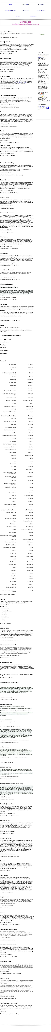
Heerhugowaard (5, 616)
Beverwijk (4, 612)
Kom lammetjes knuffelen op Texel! (9, 287)
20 (49, 100)
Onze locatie (25, 4)
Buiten (20, 82)
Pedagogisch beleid (10, 10)
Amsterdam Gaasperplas (7, 610)
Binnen (16, 82)
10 (47, 100)
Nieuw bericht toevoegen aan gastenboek (43, 56)
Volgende (40, 100)
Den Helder (4, 614)
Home (10, 4)
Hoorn (3, 618)
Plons (25, 82)
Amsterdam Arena (6, 608)
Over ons (40, 4)
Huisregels (26, 10)
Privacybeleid (41, 10)
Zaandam (4, 621)
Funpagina (33, 16)
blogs (18, 16)
